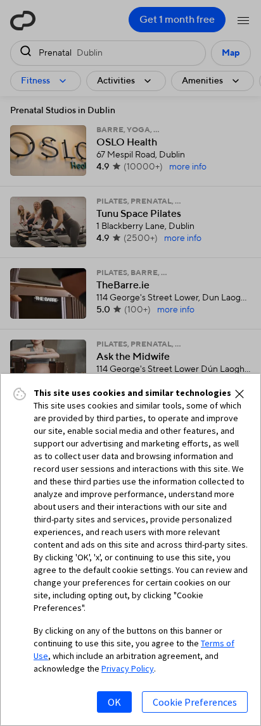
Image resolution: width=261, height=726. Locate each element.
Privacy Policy (127, 668)
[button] (239, 394)
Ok (114, 702)
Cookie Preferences (195, 702)
